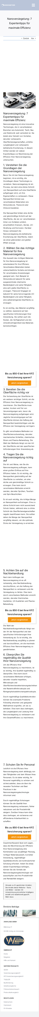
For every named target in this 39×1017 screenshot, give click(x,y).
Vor (32, 38)
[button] (4, 913)
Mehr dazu (9, 897)
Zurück (26, 38)
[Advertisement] (19, 66)
